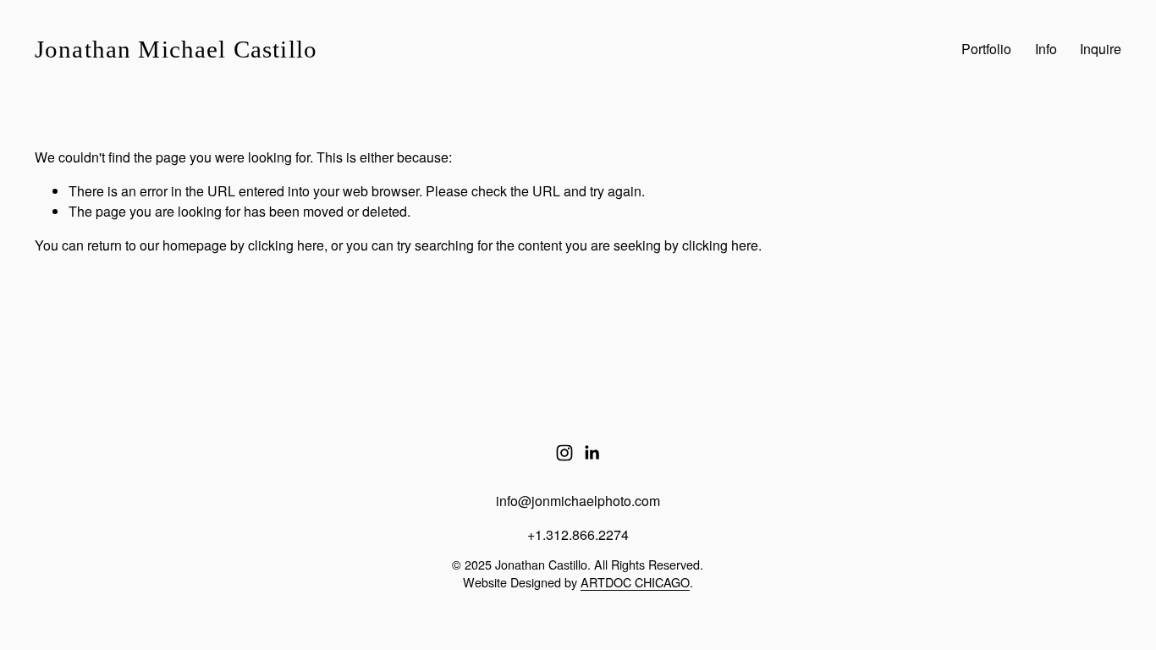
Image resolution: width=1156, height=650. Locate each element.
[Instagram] (564, 452)
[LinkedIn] (591, 452)
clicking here (286, 245)
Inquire (1100, 48)
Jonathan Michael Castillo (176, 49)
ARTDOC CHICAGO (635, 582)
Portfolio (986, 48)
